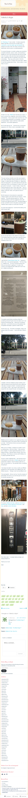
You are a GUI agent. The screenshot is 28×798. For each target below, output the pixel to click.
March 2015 (4, 755)
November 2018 (5, 681)
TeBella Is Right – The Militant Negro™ (13, 627)
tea (21, 601)
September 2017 (5, 704)
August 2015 (4, 747)
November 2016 (5, 721)
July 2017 (4, 708)
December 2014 (5, 760)
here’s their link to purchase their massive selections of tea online (13, 503)
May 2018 (4, 691)
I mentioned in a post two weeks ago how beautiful (12, 44)
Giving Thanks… (5, 785)
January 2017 (4, 718)
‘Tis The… (4, 783)
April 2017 (4, 713)
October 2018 (4, 682)
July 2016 (4, 728)
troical (7, 604)
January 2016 (4, 738)
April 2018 (4, 692)
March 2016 (4, 735)
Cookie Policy (5, 792)
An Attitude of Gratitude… (7, 786)
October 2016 (4, 723)
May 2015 (4, 752)
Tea (19, 20)
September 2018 (5, 684)
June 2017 (4, 709)
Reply (10, 623)
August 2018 (4, 686)
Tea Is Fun (8, 4)
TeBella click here (10, 503)
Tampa (17, 601)
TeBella (11, 114)
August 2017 (4, 706)
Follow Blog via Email (7, 662)
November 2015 (5, 741)
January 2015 (4, 758)
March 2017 (4, 714)
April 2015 (4, 753)
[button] (7, 223)
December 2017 (5, 699)
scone (6, 601)
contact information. (12, 506)
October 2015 (4, 743)
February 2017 (5, 716)
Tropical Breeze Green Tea (13, 260)
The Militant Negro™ (20, 620)
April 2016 (4, 733)
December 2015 (5, 740)
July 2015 (4, 748)
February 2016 (5, 736)
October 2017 (4, 703)
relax (3, 601)
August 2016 (4, 726)
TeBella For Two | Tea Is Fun (11, 631)
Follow (4, 670)
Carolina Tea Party (5, 608)
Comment (20, 653)
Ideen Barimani (13, 20)
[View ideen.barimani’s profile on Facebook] (2, 774)
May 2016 (4, 731)
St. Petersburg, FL (5, 42)
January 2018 (4, 697)
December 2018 (5, 679)
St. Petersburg (11, 601)
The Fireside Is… (5, 781)
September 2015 (5, 745)
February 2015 (5, 757)
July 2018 (4, 687)
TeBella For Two (22, 608)
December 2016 (5, 719)
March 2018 (4, 694)
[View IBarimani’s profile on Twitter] (4, 774)
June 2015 (4, 750)
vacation (11, 604)
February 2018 (5, 696)
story (2, 506)
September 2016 (5, 724)
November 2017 (5, 701)
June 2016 (4, 730)
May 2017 (4, 711)
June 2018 (4, 689)
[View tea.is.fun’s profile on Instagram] (6, 774)
